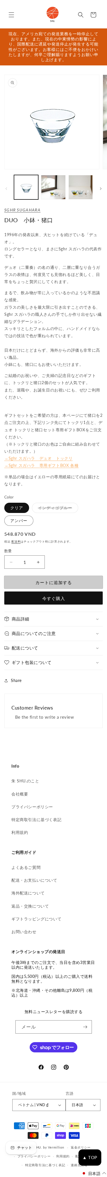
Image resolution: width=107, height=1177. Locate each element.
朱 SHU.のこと (25, 780)
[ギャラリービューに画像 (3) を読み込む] (80, 187)
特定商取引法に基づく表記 (36, 819)
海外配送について (28, 893)
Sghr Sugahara (22, 209)
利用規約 (19, 832)
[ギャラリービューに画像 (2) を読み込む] (53, 187)
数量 (8, 551)
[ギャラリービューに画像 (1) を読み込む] (26, 187)
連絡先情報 (79, 1165)
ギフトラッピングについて (36, 918)
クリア (16, 507)
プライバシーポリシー (32, 806)
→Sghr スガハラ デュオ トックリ (38, 458)
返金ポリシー (81, 1147)
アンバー (18, 520)
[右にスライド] (100, 188)
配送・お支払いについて (34, 880)
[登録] (85, 1027)
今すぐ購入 (53, 598)
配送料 (16, 541)
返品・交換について (30, 906)
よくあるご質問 (26, 867)
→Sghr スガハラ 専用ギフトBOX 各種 (41, 465)
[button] (11, 15)
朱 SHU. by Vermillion (47, 1147)
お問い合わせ (24, 931)
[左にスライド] (6, 188)
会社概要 (19, 793)
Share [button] (16, 680)
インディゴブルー (57, 509)
